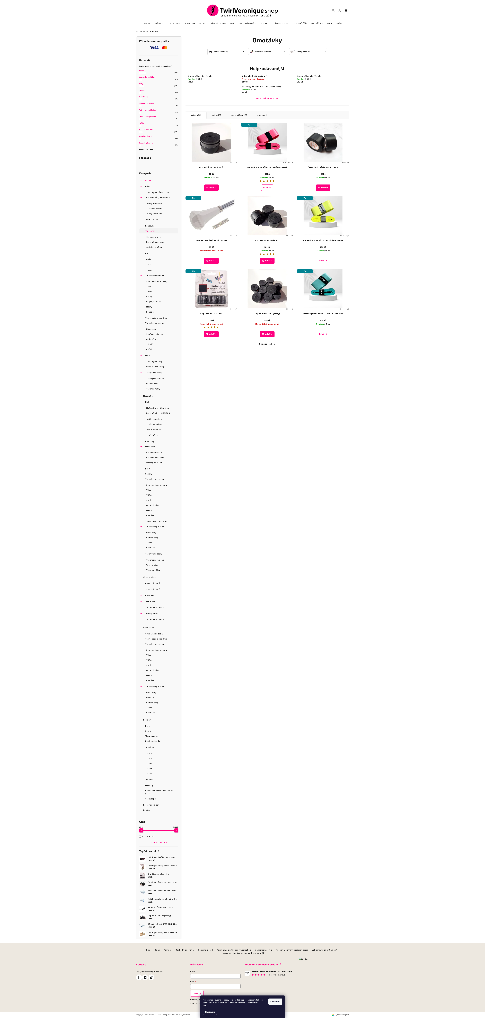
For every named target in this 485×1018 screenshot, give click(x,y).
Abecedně (262, 115)
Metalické (151, 601)
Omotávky (143, 97)
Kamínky (150, 747)
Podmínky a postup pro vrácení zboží (234, 950)
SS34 (149, 768)
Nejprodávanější (239, 115)
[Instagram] (145, 977)
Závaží (149, 344)
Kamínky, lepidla (146, 143)
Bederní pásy (152, 339)
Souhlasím (275, 1001)
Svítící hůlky (152, 219)
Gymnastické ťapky (155, 366)
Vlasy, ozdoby (151, 736)
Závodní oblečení (146, 103)
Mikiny (149, 306)
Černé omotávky (154, 237)
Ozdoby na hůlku (154, 247)
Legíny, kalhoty (153, 301)
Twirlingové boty (154, 361)
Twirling (147, 180)
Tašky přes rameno (155, 378)
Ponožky (150, 312)
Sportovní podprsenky (156, 281)
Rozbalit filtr (158, 842)
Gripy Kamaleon (154, 213)
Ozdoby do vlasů (146, 130)
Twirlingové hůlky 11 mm (157, 192)
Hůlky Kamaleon (154, 203)
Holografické (152, 613)
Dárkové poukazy (151, 805)
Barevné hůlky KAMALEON (158, 197)
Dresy (148, 253)
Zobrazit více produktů (266, 98)
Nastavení (210, 1012)
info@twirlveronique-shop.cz (149, 971)
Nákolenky (151, 329)
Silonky (142, 90)
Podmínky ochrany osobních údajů (292, 950)
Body (148, 259)
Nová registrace (197, 999)
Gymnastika (148, 627)
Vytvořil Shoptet (342, 1015)
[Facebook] (139, 977)
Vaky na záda (152, 383)
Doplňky (147, 719)
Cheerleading (149, 577)
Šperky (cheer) (153, 589)
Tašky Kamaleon (155, 208)
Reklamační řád (205, 950)
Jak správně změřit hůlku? (324, 950)
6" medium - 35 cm (155, 607)
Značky (146, 810)
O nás (157, 950)
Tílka (148, 286)
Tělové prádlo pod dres (156, 318)
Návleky (150, 697)
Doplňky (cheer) (152, 583)
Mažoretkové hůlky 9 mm (158, 408)
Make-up (149, 785)
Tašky (141, 123)
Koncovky (149, 225)
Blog (148, 950)
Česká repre (150, 798)
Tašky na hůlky (153, 388)
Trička (149, 291)
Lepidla (149, 779)
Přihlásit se (196, 993)
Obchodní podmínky (184, 950)
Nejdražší (216, 115)
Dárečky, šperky (145, 136)
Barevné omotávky (155, 242)
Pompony (149, 595)
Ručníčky (150, 349)
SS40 (149, 773)
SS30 (149, 763)
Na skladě (147, 836)
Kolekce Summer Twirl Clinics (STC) (159, 792)
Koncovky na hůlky (147, 77)
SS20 (149, 758)
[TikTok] (151, 977)
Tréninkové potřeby (147, 116)
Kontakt (168, 950)
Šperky (148, 731)
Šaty (148, 264)
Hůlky (141, 70)
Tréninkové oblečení (148, 110)
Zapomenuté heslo (199, 1003)
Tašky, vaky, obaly (153, 372)
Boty (141, 84)
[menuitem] (146, 23)
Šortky (149, 296)
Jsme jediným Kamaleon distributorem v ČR (243, 953)
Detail (265, 187)
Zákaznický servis (263, 950)
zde (205, 1005)
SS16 (149, 753)
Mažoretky (148, 396)
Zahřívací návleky (154, 334)
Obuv (147, 355)
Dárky (148, 726)
